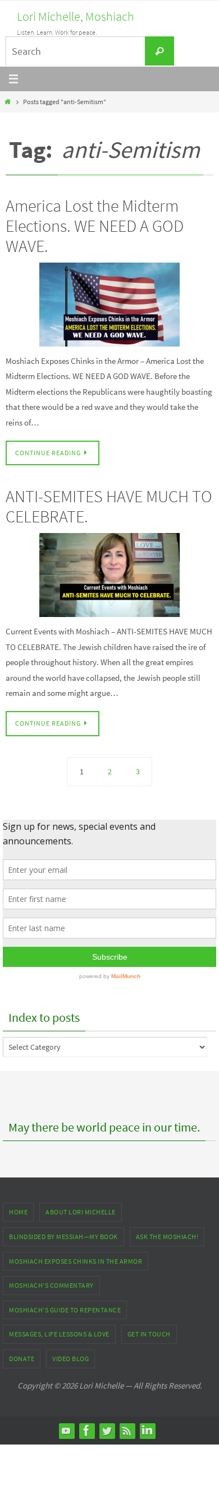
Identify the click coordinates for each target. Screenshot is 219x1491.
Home (18, 1212)
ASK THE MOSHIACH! (167, 1236)
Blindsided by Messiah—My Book (63, 1236)
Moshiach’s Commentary (51, 1285)
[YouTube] (66, 1430)
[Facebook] (86, 1430)
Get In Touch (149, 1334)
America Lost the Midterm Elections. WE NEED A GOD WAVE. (95, 225)
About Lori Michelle (80, 1212)
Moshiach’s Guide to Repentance (65, 1310)
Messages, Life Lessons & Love (59, 1334)
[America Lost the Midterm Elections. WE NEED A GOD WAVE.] (109, 305)
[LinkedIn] (147, 1430)
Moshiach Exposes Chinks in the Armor (75, 1261)
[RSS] (127, 1430)
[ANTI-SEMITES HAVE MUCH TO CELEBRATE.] (109, 575)
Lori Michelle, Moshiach (75, 16)
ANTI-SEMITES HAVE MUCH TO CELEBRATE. (109, 506)
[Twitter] (106, 1430)
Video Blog (70, 1358)
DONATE (21, 1358)
